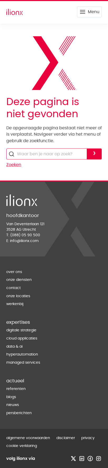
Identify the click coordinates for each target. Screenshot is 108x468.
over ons (14, 272)
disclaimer (65, 438)
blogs (11, 397)
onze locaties (18, 296)
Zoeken (13, 165)
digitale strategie (21, 330)
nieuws (12, 405)
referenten (16, 389)
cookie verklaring (21, 446)
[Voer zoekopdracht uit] (94, 154)
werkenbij (14, 304)
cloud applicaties (21, 338)
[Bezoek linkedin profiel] (82, 458)
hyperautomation (22, 354)
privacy (88, 438)
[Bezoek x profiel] (73, 458)
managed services (23, 362)
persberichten (19, 413)
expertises (18, 322)
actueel (15, 381)
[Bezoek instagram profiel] (98, 458)
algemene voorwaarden (28, 438)
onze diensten (19, 280)
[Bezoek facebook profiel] (90, 458)
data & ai (14, 346)
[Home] (14, 11)
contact (13, 288)
